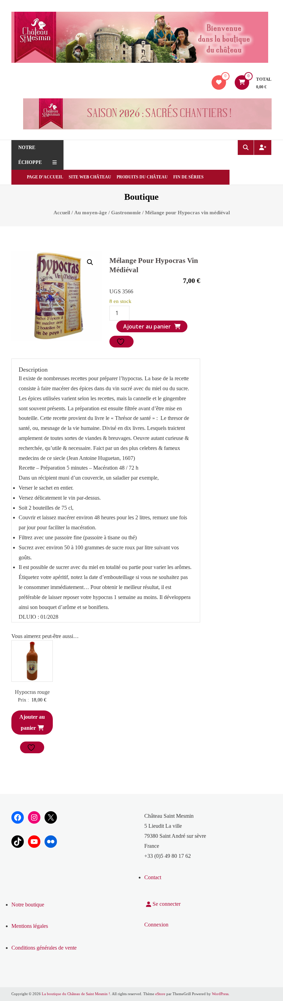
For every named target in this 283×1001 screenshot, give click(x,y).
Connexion (156, 925)
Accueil (61, 212)
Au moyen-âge (90, 212)
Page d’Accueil (45, 177)
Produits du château (142, 177)
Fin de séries (188, 177)
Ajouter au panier (147, 326)
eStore (160, 994)
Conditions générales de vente (44, 948)
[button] (90, 262)
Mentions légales (29, 926)
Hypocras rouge (32, 692)
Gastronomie (126, 212)
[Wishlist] (219, 82)
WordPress (220, 994)
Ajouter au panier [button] (32, 722)
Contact (152, 877)
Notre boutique (27, 904)
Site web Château (90, 177)
